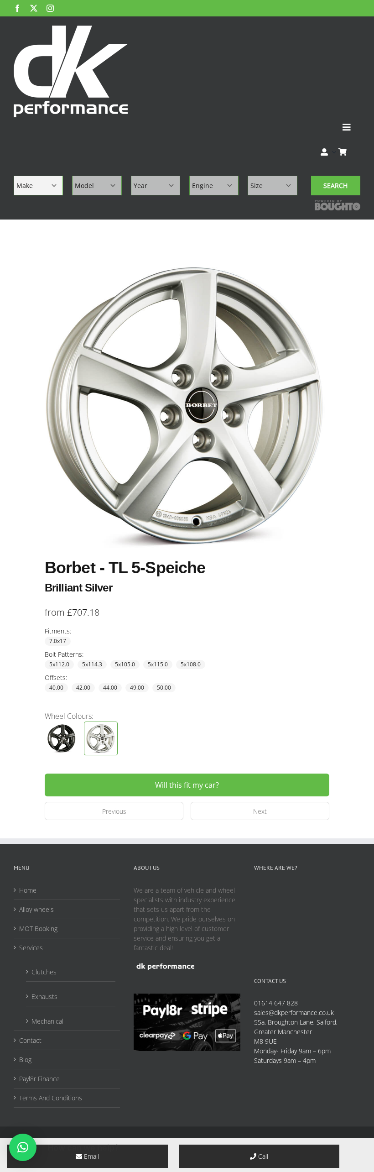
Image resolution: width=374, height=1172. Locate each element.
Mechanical (47, 1021)
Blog (25, 1059)
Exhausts (44, 996)
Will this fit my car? (187, 785)
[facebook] (17, 8)
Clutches (44, 972)
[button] (22, 1147)
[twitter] (33, 8)
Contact (30, 1040)
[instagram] (50, 8)
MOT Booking (38, 928)
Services (31, 947)
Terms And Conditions (50, 1098)
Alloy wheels (36, 909)
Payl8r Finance (39, 1078)
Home (27, 890)
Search (335, 185)
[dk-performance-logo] (71, 71)
